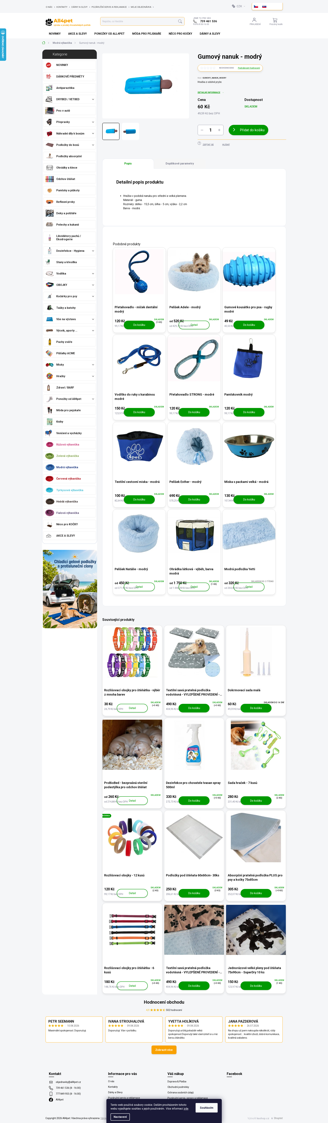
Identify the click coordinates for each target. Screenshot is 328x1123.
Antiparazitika (65, 88)
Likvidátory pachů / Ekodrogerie (68, 237)
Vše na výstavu (66, 319)
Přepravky (63, 122)
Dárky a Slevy (79, 7)
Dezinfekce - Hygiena (70, 250)
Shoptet (278, 1118)
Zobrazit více (164, 1050)
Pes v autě (63, 110)
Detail (194, 325)
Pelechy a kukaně (67, 224)
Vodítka (61, 273)
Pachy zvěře (64, 342)
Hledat (180, 21)
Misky (60, 364)
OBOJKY (61, 285)
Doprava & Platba (177, 1081)
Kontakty (61, 7)
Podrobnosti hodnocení (249, 68)
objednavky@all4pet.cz (68, 1082)
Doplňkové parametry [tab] (180, 163)
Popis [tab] (128, 163)
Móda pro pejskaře (68, 410)
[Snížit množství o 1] (202, 130)
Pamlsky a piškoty (68, 190)
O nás (49, 7)
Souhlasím (206, 1107)
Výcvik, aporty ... (66, 330)
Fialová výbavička (67, 513)
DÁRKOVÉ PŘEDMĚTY (70, 76)
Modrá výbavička (67, 467)
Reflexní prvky (65, 202)
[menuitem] (55, 33)
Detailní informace (209, 92)
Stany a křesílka (66, 262)
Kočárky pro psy (66, 296)
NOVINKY (62, 65)
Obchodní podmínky (178, 1087)
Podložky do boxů (67, 145)
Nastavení (120, 1117)
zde (186, 1108)
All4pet (60, 1099)
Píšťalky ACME (65, 353)
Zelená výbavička (67, 456)
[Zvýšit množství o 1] (219, 130)
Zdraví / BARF (65, 387)
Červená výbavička (68, 478)
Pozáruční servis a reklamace (109, 7)
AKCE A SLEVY (65, 535)
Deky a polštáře (66, 213)
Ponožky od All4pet (68, 399)
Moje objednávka (141, 7)
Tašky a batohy (66, 307)
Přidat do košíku (252, 130)
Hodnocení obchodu (164, 1002)
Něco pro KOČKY (67, 524)
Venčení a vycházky (69, 433)
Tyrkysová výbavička (69, 490)
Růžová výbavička (67, 444)
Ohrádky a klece (66, 167)
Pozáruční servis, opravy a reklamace (188, 1098)
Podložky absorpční (69, 156)
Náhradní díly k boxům (70, 133)
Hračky (60, 376)
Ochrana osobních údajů (181, 1092)
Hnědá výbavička (67, 501)
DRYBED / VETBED (68, 99)
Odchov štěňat (65, 179)
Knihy (59, 421)
